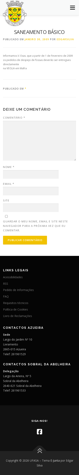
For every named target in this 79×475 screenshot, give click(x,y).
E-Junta (55, 460)
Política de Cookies (15, 309)
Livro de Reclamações (17, 316)
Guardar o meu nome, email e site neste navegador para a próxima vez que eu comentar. (35, 226)
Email (8, 184)
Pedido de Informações (18, 290)
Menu (72, 7)
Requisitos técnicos (15, 303)
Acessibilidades (13, 277)
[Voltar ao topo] (39, 451)
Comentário (14, 117)
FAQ (6, 296)
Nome (8, 167)
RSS (5, 284)
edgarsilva (65, 39)
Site (6, 200)
